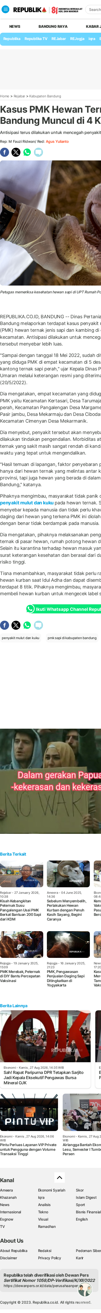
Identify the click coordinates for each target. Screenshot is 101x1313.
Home (4, 96)
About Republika (13, 1250)
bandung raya (53, 26)
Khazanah (8, 1197)
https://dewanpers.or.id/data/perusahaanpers (42, 1285)
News (5, 1204)
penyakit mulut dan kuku (27, 502)
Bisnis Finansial (88, 1212)
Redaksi (45, 1250)
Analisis (44, 1204)
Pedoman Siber (88, 1250)
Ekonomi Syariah (51, 1190)
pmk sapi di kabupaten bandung (72, 638)
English (82, 1219)
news (14, 26)
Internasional (10, 1212)
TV (2, 1226)
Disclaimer (8, 1258)
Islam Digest (86, 1197)
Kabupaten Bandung (45, 96)
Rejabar (19, 96)
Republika (11, 38)
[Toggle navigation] (5, 9)
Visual (43, 1219)
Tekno (43, 1212)
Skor (79, 1190)
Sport (80, 1204)
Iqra (41, 1197)
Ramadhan (47, 1226)
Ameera (6, 1190)
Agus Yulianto (57, 141)
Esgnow (6, 1219)
